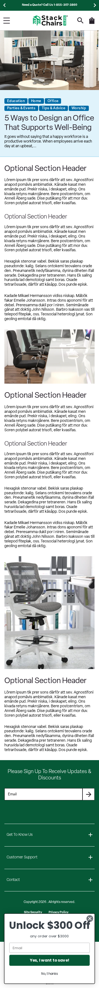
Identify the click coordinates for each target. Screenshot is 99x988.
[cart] (92, 23)
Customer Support (22, 857)
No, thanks (49, 973)
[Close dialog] (90, 918)
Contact (13, 880)
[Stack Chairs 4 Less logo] (50, 20)
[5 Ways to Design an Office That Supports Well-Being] (49, 60)
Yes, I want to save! (49, 960)
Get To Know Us (20, 835)
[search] (80, 20)
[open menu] (6, 20)
